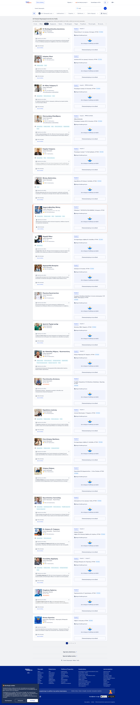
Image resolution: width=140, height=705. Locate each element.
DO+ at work (106, 674)
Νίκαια (39, 682)
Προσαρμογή (8, 700)
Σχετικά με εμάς (106, 671)
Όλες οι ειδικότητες (83, 678)
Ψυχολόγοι (51, 678)
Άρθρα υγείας (82, 679)
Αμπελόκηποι (40, 676)
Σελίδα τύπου (106, 682)
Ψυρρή (76, 24)
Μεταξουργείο (68, 24)
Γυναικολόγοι (51, 674)
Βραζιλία (100, 691)
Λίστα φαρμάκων (82, 685)
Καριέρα (105, 680)
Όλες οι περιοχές (82, 676)
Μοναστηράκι (92, 24)
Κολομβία (84, 691)
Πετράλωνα (83, 24)
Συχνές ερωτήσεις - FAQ (84, 683)
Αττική (35, 24)
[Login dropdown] (106, 2)
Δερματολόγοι (52, 672)
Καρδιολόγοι (51, 683)
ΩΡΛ (50, 671)
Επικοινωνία (106, 672)
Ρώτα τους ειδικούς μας (84, 684)
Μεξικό (80, 691)
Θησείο (60, 24)
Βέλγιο (76, 691)
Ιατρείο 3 (87, 558)
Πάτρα (39, 679)
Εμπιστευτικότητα (107, 684)
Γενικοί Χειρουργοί (67, 660)
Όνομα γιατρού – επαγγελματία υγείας (87, 675)
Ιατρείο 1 (76, 28)
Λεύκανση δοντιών (65, 676)
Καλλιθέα (40, 678)
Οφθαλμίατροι (52, 679)
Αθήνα (41, 24)
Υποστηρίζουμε (106, 685)
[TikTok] (40, 696)
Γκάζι (46, 24)
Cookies (92, 702)
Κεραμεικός (53, 24)
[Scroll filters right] (96, 13)
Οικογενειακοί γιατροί (83, 674)
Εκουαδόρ (89, 691)
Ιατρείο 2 (82, 28)
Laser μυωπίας (64, 680)
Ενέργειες (105, 683)
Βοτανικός (100, 24)
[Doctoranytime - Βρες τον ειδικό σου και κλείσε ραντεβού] (62, 660)
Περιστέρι (40, 675)
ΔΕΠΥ (62, 678)
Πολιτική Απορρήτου (10, 693)
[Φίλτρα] (34, 13)
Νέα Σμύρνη (40, 683)
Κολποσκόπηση (64, 679)
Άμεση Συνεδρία (106, 679)
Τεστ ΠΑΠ (63, 674)
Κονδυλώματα (64, 671)
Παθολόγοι (51, 676)
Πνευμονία (63, 682)
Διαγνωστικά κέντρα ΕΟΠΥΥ (85, 682)
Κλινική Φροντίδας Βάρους (109, 678)
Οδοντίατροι (51, 675)
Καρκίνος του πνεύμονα (66, 683)
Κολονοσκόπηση (64, 672)
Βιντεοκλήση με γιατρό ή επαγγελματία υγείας (88, 671)
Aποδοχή (32, 700)
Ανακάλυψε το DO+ (107, 676)
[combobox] (53, 8)
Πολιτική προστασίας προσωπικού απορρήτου (105, 702)
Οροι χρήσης (87, 702)
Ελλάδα (73, 691)
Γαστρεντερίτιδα (64, 675)
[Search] (105, 8)
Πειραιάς (40, 674)
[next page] (75, 643)
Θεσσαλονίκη (40, 672)
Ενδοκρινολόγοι (52, 680)
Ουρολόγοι (51, 682)
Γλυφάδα (39, 680)
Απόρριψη (20, 700)
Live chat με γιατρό (107, 675)
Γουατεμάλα (94, 691)
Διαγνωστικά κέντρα (83, 680)
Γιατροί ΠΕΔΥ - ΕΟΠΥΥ (83, 672)
